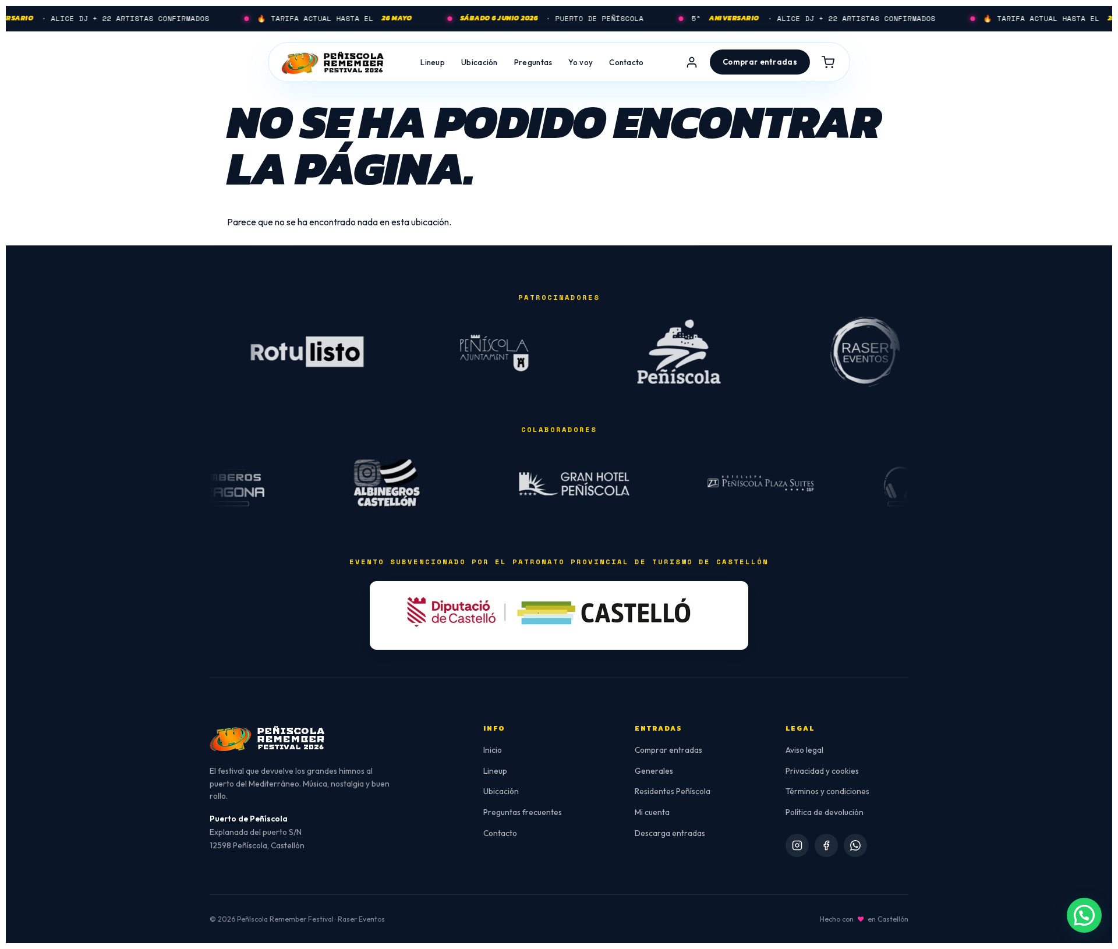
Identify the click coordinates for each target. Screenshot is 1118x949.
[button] (1084, 915)
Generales (654, 771)
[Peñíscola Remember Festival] (333, 62)
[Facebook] (826, 845)
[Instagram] (797, 845)
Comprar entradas (668, 750)
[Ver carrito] (828, 62)
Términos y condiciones (827, 791)
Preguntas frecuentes (522, 812)
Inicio (492, 750)
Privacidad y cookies (822, 771)
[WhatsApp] (855, 845)
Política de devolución (825, 812)
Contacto (626, 62)
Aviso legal (804, 750)
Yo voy (580, 62)
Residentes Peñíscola (672, 791)
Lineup (432, 62)
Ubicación (479, 62)
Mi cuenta (652, 812)
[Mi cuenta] (692, 62)
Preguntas (533, 62)
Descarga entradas (670, 833)
